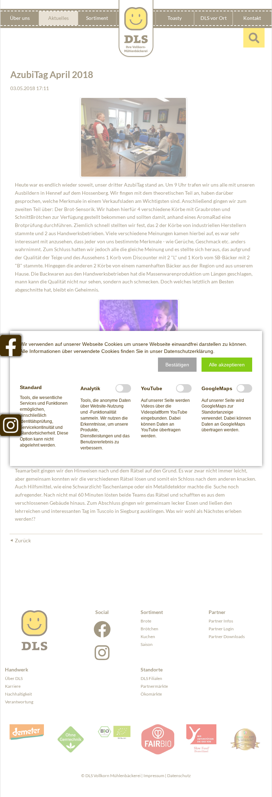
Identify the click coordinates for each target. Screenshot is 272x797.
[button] (177, 365)
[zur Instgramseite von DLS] (10, 425)
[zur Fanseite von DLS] (10, 345)
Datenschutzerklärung (188, 351)
